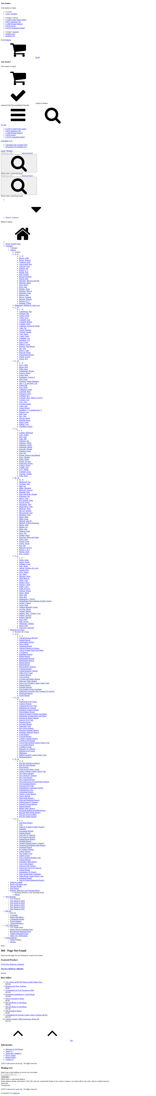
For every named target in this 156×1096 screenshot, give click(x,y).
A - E (17, 634)
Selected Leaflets (16, 882)
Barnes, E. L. (24, 270)
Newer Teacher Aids (12, 244)
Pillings (17, 895)
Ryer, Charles (24, 554)
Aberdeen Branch (25, 646)
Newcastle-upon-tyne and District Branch (34, 782)
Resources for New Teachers (15, 986)
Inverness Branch (25, 724)
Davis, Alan (23, 342)
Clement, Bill (24, 314)
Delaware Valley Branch (28, 681)
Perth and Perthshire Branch (29, 800)
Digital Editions (11, 938)
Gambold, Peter (24, 392)
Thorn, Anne (23, 560)
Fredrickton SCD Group (28, 702)
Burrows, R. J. (24, 301)
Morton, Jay (23, 527)
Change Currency (11, 18)
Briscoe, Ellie (24, 258)
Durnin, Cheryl (24, 357)
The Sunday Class (25, 854)
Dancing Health (15, 886)
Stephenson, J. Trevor (27, 599)
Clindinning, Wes (25, 312)
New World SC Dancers (28, 776)
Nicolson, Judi (24, 484)
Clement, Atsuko (25, 332)
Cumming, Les (24, 338)
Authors (13, 250)
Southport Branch (25, 847)
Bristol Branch (24, 665)
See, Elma (22, 574)
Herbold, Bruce (24, 420)
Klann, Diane (24, 459)
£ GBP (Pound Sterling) (14, 24)
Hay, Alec (22, 416)
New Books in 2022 (17, 907)
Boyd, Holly (23, 285)
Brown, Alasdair (25, 297)
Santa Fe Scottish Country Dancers (31, 827)
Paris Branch (23, 767)
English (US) (10, 36)
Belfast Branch (24, 656)
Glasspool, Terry (25, 394)
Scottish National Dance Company (31, 843)
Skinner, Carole (24, 585)
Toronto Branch (25, 860)
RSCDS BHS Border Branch (29, 812)
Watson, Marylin (25, 617)
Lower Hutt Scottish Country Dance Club (34, 743)
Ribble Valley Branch (27, 808)
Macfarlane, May (25, 505)
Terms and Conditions (13, 1053)
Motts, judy (23, 529)
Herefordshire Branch (27, 712)
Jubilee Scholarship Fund (19, 934)
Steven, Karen (24, 562)
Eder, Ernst (23, 379)
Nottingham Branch (26, 792)
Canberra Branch (25, 669)
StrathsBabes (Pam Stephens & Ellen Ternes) (35, 601)
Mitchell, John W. (25, 521)
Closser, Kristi (24, 316)
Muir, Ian (22, 486)
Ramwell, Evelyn (25, 548)
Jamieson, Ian (24, 441)
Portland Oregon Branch (28, 804)
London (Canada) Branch (28, 739)
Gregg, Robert (24, 408)
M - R (17, 478)
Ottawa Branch (24, 796)
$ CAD (3, 125)
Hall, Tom (22, 414)
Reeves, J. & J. (24, 550)
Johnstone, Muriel (25, 447)
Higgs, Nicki (23, 422)
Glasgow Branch (25, 704)
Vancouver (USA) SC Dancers (30, 868)
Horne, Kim (23, 367)
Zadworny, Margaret (26, 628)
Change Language (12, 32)
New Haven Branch (26, 773)
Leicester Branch (25, 737)
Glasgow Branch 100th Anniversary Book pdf (22, 1019)
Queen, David (24, 544)
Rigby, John (23, 539)
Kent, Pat (22, 453)
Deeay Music (24, 644)
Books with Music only (18, 884)
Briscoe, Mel (23, 295)
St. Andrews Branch (26, 849)
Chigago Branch (25, 675)
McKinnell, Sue (25, 482)
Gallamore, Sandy (25, 390)
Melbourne (23, 753)
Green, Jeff (23, 406)
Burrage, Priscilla (25, 299)
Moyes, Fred (23, 498)
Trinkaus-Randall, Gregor (28, 607)
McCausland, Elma (26, 500)
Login (3, 151)
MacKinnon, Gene (26, 507)
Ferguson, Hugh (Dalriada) (29, 381)
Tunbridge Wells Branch (28, 862)
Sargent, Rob (24, 570)
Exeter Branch (24, 695)
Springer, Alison (25, 591)
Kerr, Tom (23, 437)
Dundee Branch (25, 685)
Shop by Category (12, 217)
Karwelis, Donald (25, 449)
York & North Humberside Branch (31, 880)
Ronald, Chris (24, 541)
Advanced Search (27, 153)
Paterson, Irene (24, 531)
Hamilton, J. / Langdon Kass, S (30, 410)
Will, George (23, 622)
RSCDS (8, 911)
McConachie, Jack (26, 513)
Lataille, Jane (24, 468)
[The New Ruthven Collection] (12, 964)
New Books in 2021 (17, 909)
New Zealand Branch (27, 780)
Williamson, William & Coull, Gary (27, 305)
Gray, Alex (23, 402)
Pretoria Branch (24, 806)
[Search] (53, 123)
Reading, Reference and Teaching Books (25, 890)
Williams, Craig (24, 564)
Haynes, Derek (24, 418)
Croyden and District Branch (29, 679)
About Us (9, 1051)
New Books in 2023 (17, 905)
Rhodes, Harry (24, 552)
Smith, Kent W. (24, 589)
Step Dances (14, 888)
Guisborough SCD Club (28, 706)
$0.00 (37, 57)
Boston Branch (24, 663)
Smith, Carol (23, 587)
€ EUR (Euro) (10, 26)
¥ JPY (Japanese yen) (13, 22)
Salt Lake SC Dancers (27, 835)
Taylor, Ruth (23, 605)
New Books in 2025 (17, 901)
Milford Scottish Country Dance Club (32, 755)
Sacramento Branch (26, 831)
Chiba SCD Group (26, 673)
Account (8, 12)
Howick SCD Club (26, 720)
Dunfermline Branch (26, 642)
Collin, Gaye (23, 318)
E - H (17, 361)
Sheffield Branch (25, 841)
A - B (17, 254)
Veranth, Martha (25, 611)
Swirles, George (25, 603)
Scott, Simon (23, 572)
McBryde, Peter (25, 509)
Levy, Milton (24, 470)
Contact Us (9, 1060)
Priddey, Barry (24, 535)
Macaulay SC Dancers (27, 749)
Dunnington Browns (26, 355)
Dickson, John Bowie (27, 346)
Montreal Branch (25, 757)
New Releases (10, 897)
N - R (17, 759)
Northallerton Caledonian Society (31, 788)
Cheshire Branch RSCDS (28, 638)
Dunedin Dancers (25, 687)
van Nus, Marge (25, 609)
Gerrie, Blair (23, 375)
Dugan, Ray (23, 359)
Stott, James (23, 566)
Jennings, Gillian (25, 443)
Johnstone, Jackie (25, 445)
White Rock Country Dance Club (31, 876)
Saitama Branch (25, 833)
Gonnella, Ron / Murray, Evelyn (30, 398)
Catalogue (9, 246)
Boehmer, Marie (25, 283)
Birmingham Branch (26, 661)
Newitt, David (24, 502)
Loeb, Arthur (24, 435)
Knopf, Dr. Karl (25, 461)
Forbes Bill (23, 385)
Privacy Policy (10, 1055)
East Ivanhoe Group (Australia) (30, 689)
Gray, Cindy (23, 365)
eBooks (13, 942)
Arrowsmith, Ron (25, 264)
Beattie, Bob (23, 273)
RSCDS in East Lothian (28, 815)
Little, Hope (23, 476)
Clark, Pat (22, 328)
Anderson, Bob (24, 262)
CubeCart (15, 1093)
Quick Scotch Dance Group (29, 769)
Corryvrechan (24, 677)
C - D (17, 307)
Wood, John (23, 626)
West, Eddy (23, 619)
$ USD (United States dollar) (15, 20)
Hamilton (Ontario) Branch (29, 710)
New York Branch (25, 778)
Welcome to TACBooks (14, 1049)
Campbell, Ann (24, 320)
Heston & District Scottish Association (33, 714)
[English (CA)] (6, 141)
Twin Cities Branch (26, 864)
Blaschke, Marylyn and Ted (29, 281)
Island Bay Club (25, 726)
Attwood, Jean (24, 266)
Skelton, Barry (24, 583)
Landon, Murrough (26, 433)
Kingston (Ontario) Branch (29, 730)
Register (10, 151)
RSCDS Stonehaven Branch (29, 763)
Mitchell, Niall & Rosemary (29, 523)
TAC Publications (11, 925)
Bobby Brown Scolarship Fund (21, 929)
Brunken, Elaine (25, 303)
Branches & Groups (17, 630)
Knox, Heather (24, 457)
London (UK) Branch (27, 741)
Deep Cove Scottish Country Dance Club (34, 683)
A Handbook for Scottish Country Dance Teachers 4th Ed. (26, 1015)
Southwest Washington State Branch (32, 845)
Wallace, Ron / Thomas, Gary (30, 613)
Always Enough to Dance (14, 999)
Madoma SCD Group (27, 751)
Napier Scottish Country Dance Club (32, 771)
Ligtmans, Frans (25, 472)
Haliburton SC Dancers (27, 708)
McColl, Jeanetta (25, 511)
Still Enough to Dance (13, 1011)
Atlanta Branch (24, 640)
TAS (21, 825)
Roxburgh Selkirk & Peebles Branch (32, 810)
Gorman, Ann (24, 400)
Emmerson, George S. (27, 377)
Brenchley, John (25, 293)
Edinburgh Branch (26, 693)
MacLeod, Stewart (26, 490)
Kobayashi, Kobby (26, 463)
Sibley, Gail (23, 580)
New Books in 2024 (17, 903)
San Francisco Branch (27, 837)
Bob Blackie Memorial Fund (20, 932)
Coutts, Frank (24, 336)
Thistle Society (24, 856)
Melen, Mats (23, 517)
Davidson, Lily (24, 340)
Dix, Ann (22, 348)
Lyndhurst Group (25, 747)
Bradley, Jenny (24, 289)
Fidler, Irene (23, 369)
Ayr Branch (23, 652)
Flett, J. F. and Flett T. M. (28, 383)
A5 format (13, 915)
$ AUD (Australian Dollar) (15, 28)
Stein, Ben (23, 597)
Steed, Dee (23, 595)
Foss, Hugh (23, 387)
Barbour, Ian (23, 268)
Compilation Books (17, 919)
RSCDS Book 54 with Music (16, 1007)
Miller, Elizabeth (25, 488)
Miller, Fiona (23, 519)
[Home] (22, 242)
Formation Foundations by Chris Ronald (20, 994)
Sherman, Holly (25, 576)
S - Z (16, 556)
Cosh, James (23, 334)
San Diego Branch (26, 823)
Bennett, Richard (25, 277)
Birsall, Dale (23, 279)
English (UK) (10, 34)
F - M (17, 698)
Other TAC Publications (19, 936)
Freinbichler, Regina (26, 371)
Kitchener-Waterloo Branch (29, 732)
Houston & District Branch (29, 718)
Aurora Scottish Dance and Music (31, 650)
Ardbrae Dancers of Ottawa (29, 648)
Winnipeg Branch (25, 878)
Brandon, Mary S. (25, 291)
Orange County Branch (27, 794)
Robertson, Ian (24, 496)
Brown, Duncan (25, 260)
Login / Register (11, 14)
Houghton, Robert (25, 426)
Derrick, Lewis (24, 344)
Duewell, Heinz (25, 353)
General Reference (17, 923)
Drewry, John (24, 351)
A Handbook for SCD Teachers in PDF (19, 990)
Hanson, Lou (24, 412)
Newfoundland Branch (27, 784)
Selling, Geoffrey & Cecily (29, 568)
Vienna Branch (24, 870)
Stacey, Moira (24, 593)
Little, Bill (22, 439)
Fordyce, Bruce (24, 373)
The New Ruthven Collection (12, 969)
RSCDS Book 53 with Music (16, 1003)
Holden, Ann (24, 424)
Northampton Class (26, 790)
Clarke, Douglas (25, 330)
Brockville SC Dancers (27, 667)
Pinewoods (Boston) (26, 798)
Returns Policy (10, 1057)
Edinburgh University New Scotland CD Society (36, 691)
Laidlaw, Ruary (24, 466)
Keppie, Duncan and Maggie (29, 455)
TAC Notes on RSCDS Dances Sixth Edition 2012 (23, 982)
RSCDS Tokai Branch (27, 765)
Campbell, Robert (25, 322)
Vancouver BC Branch (27, 866)
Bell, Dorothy (24, 275)
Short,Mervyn (24, 578)
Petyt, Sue (22, 533)
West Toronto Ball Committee (30, 874)
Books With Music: (17, 917)
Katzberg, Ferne (25, 451)
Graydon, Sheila (25, 404)
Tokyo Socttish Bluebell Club (30, 858)
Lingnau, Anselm (25, 474)
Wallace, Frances (25, 615)
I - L (16, 429)
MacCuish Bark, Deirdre (28, 494)
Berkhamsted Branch (26, 658)
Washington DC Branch (28, 872)
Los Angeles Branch (26, 745)
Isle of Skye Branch (26, 728)
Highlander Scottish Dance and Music (33, 716)
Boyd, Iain (23, 287)
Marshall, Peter (24, 492)
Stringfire (22, 829)
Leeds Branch (24, 734)
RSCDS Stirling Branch (28, 817)
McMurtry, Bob (24, 515)
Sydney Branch (24, 851)
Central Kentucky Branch (28, 671)
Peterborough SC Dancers (28, 802)
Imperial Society (25, 722)
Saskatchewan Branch (27, 839)
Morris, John (23, 525)
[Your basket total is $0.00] (18, 86)
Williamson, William (26, 624)
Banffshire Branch (25, 654)
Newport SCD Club (26, 786)
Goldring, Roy (24, 396)
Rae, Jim (22, 546)
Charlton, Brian (24, 324)
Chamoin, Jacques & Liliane (29, 326)
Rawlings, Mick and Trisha (29, 537)
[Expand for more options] (18, 123)
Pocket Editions (15, 921)
